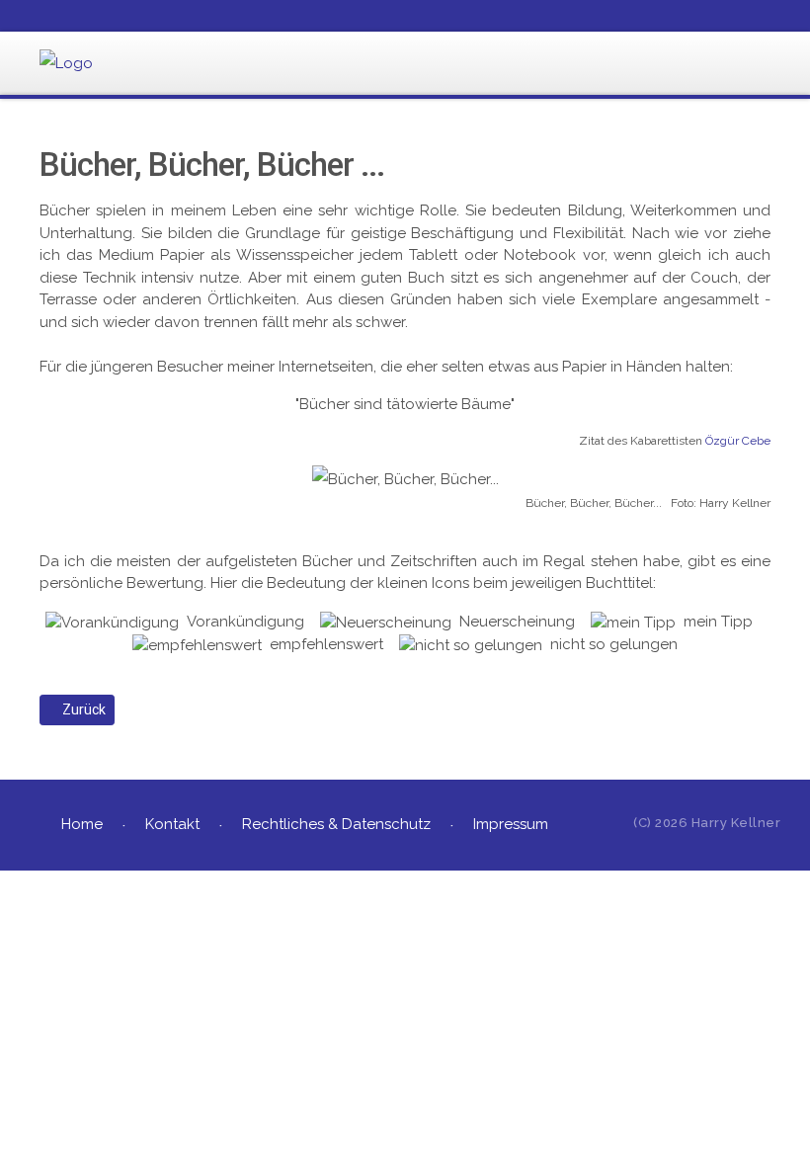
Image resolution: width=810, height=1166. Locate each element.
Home (82, 824)
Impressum (510, 824)
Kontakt (172, 824)
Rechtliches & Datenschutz (336, 824)
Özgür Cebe (737, 441)
